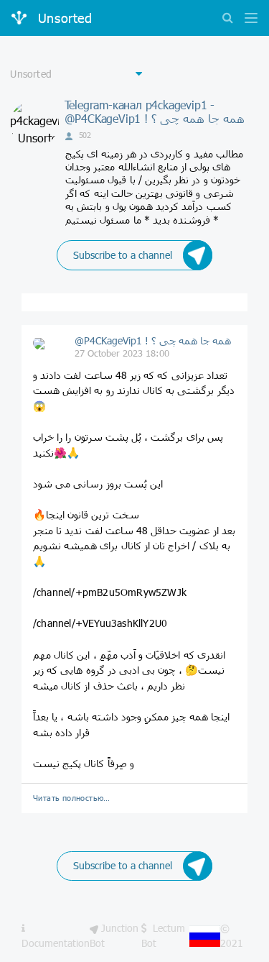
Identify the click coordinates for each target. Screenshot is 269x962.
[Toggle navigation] (247, 19)
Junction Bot (114, 935)
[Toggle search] (227, 19)
